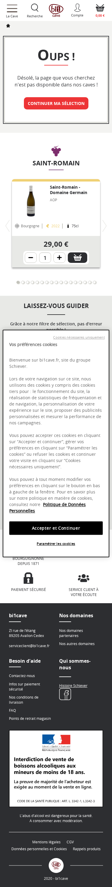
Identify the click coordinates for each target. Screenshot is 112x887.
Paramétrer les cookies (56, 544)
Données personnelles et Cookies (39, 848)
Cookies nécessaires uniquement (79, 337)
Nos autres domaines (77, 643)
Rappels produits (87, 848)
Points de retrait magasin (30, 718)
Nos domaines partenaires (71, 633)
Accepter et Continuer (56, 528)
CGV (70, 841)
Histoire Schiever (73, 685)
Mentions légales (46, 841)
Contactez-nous (22, 675)
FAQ (12, 710)
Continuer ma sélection (56, 103)
